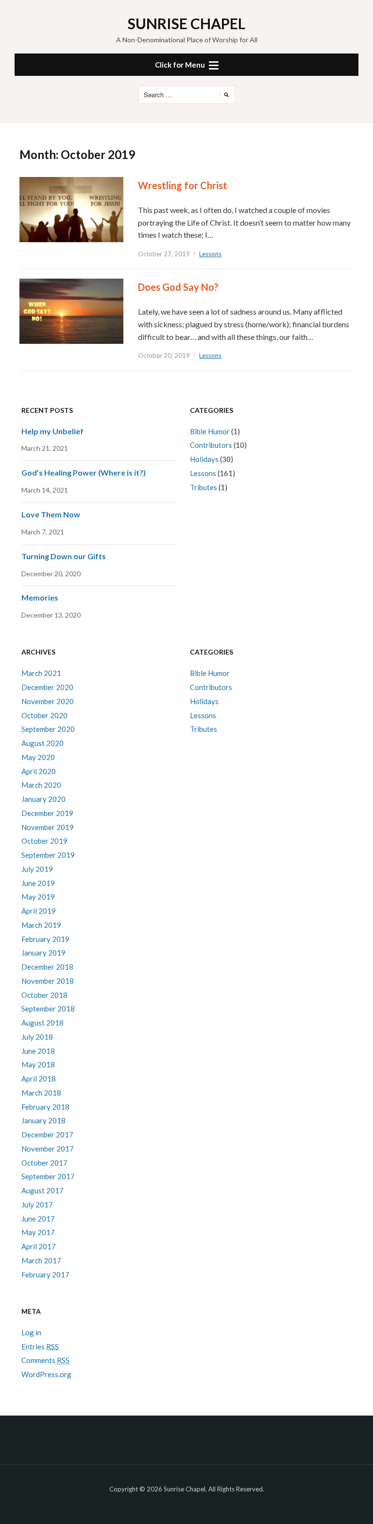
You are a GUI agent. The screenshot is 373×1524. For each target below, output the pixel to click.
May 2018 (38, 1064)
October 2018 (44, 995)
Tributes (203, 487)
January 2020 (43, 799)
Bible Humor (210, 431)
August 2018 (42, 1022)
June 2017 (38, 1218)
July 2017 (37, 1204)
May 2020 (38, 757)
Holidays (204, 459)
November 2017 (47, 1148)
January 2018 (43, 1120)
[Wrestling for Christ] (71, 209)
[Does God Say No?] (71, 310)
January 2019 (43, 952)
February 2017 (45, 1274)
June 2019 (38, 883)
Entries (40, 1346)
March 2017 (41, 1260)
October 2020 (44, 715)
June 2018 (38, 1050)
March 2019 (41, 925)
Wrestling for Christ (182, 185)
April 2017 (38, 1246)
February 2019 (45, 939)
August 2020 (42, 743)
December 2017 (47, 1134)
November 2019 (47, 827)
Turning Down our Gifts (63, 556)
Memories (39, 597)
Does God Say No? (178, 287)
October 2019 (44, 840)
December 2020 (47, 687)
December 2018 (47, 966)
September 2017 (48, 1176)
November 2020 (47, 701)
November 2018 (47, 980)
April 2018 (38, 1078)
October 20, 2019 (164, 355)
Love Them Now (50, 514)
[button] (186, 64)
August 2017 (42, 1190)
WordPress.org (46, 1374)
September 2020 (48, 729)
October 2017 (44, 1162)
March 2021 (41, 673)
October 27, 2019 (164, 254)
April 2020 (38, 771)
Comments (45, 1360)
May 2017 (38, 1232)
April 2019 (38, 910)
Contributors (211, 445)
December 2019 (47, 813)
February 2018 (45, 1106)
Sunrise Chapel (186, 23)
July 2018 (37, 1036)
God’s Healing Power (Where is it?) (83, 472)
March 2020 (41, 784)
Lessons (210, 254)
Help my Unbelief (52, 431)
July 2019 (37, 869)
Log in (31, 1332)
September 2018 (48, 1008)
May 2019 (38, 896)
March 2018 (41, 1092)
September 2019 (48, 855)
